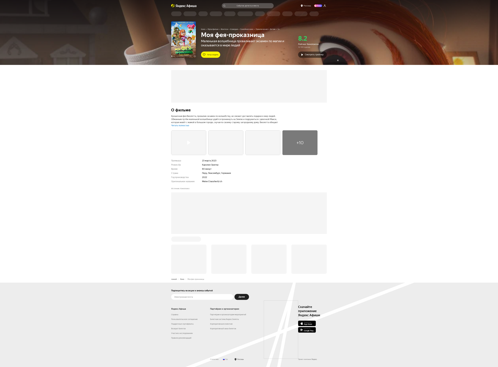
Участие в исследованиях (182, 333)
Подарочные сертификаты (182, 324)
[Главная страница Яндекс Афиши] (173, 5)
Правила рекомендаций (181, 338)
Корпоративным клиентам (221, 324)
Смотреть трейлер (314, 54)
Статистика (214, 359)
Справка (174, 315)
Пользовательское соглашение (184, 319)
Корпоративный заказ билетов (223, 329)
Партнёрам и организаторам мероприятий (228, 315)
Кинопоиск (184, 188)
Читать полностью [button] (180, 125)
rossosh (174, 279)
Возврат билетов (178, 329)
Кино (182, 279)
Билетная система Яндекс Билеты (224, 319)
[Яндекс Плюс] (318, 5)
